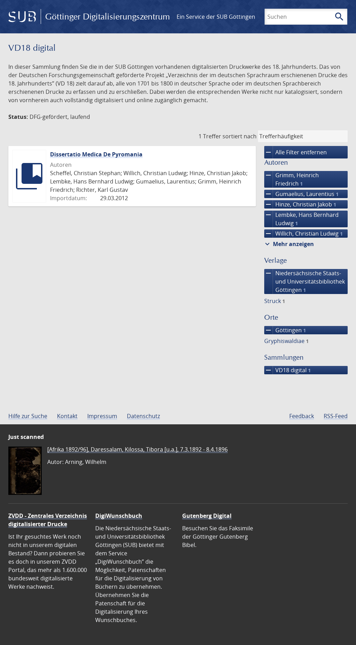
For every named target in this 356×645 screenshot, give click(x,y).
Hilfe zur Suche (27, 416)
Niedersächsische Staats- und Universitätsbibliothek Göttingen (304, 281)
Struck (274, 301)
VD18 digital (287, 370)
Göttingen (285, 330)
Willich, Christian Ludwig (303, 233)
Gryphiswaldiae (286, 341)
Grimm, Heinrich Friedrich (291, 179)
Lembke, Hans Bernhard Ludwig (301, 219)
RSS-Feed (336, 416)
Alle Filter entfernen (295, 152)
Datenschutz (143, 416)
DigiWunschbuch (118, 516)
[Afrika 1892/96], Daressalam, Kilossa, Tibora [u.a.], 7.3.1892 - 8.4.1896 (137, 449)
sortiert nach (239, 136)
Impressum (102, 416)
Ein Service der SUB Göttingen (216, 17)
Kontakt (67, 416)
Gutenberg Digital (207, 516)
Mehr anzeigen (288, 244)
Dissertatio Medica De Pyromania (96, 154)
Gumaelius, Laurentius (301, 194)
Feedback (301, 416)
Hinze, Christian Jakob (300, 204)
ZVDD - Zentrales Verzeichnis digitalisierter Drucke (47, 520)
